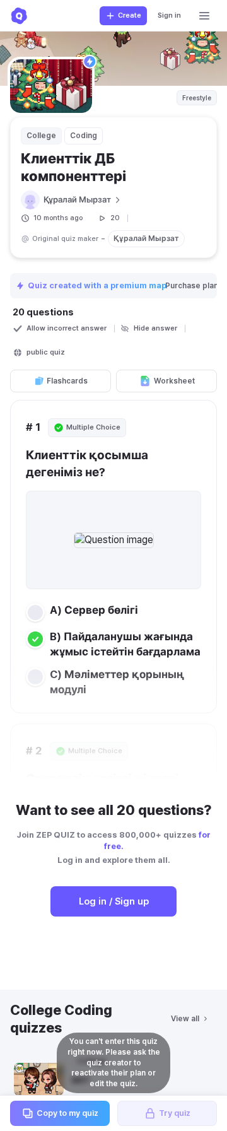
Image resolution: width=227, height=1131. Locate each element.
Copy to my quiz (67, 1113)
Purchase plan (193, 285)
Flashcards (67, 381)
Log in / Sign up (114, 901)
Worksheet (174, 381)
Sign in (169, 15)
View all (185, 1018)
